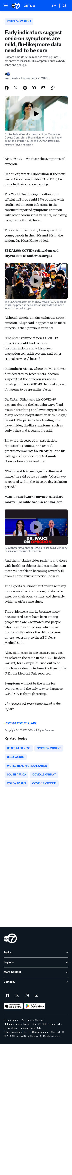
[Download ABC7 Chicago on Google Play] (34, 1006)
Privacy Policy (11, 1020)
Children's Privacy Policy (16, 1024)
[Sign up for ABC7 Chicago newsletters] (36, 996)
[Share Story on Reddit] (25, 87)
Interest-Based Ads (31, 1028)
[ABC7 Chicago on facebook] (8, 996)
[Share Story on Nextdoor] (34, 87)
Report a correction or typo (20, 723)
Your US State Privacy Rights (48, 1024)
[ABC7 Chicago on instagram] (27, 996)
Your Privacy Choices (32, 1020)
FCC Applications (38, 1032)
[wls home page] (10, 938)
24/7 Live (29, 6)
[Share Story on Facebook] (6, 87)
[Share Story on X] (15, 87)
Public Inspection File (15, 1032)
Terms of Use (10, 1028)
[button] (5, 5)
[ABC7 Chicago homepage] (15, 5)
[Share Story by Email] (43, 87)
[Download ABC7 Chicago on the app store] (13, 1006)
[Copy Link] (52, 87)
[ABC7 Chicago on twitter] (17, 996)
